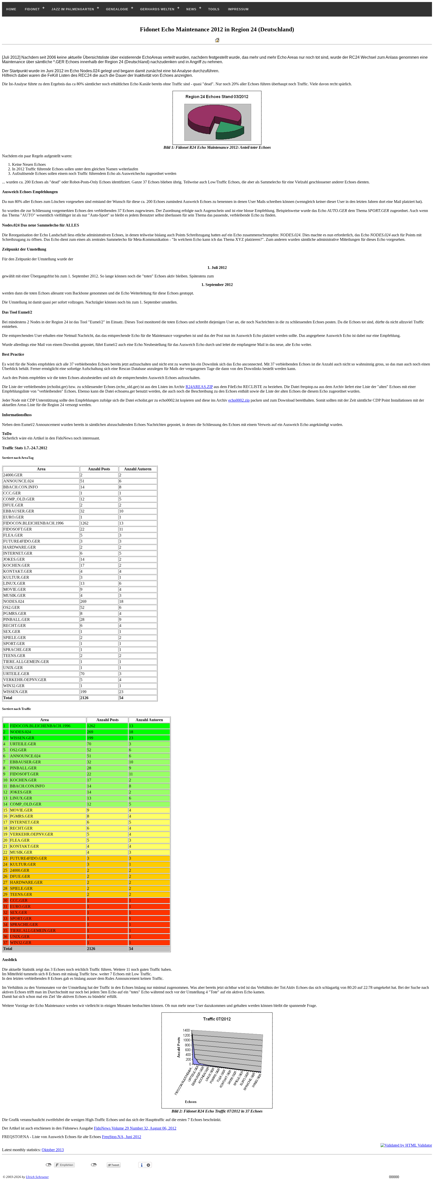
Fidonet (32, 9)
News (191, 9)
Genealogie (117, 9)
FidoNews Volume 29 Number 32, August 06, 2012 (135, 1128)
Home (11, 9)
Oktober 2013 (53, 1150)
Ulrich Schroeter (37, 1177)
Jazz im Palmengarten (72, 9)
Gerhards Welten (157, 9)
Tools (214, 9)
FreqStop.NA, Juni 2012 (121, 1137)
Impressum (238, 9)
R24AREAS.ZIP (199, 387)
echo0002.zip (239, 400)
